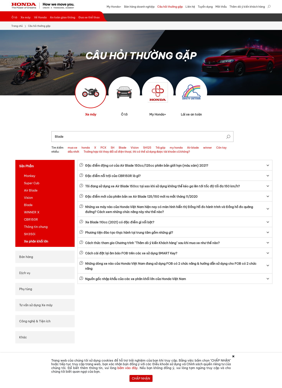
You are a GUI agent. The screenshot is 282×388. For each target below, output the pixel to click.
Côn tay (221, 147)
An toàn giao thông (62, 17)
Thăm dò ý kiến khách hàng (247, 6)
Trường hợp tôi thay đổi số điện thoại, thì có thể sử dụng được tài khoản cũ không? (137, 151)
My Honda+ (114, 6)
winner (207, 147)
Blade (122, 147)
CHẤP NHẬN (141, 378)
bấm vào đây (127, 368)
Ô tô (14, 17)
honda (86, 147)
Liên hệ (190, 6)
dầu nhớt (73, 151)
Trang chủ (17, 26)
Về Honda (40, 17)
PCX (103, 147)
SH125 (147, 147)
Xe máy (26, 17)
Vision (135, 147)
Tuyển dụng (205, 6)
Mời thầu (221, 6)
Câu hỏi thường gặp (170, 6)
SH (112, 147)
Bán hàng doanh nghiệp (139, 6)
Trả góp (160, 147)
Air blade (193, 147)
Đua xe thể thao (89, 17)
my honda (176, 147)
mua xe (72, 147)
